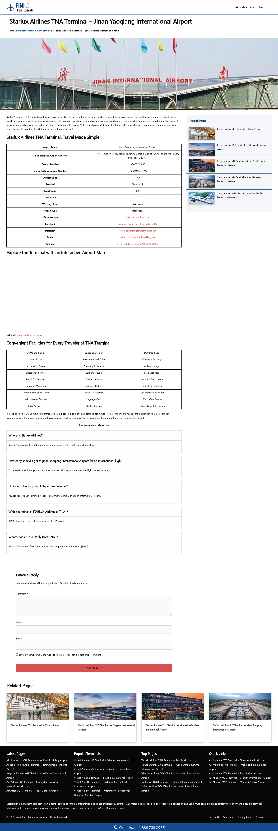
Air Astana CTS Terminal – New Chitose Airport (32, 790)
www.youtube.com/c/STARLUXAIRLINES (137, 244)
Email (20, 638)
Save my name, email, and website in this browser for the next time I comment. (60, 655)
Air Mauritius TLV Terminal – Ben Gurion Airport (235, 773)
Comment (22, 593)
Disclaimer (228, 817)
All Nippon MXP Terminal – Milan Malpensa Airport (237, 782)
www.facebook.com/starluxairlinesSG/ (137, 224)
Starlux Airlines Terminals (40, 30)
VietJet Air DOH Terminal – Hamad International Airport (171, 782)
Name (20, 622)
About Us (215, 817)
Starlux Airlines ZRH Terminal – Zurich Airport (239, 128)
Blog (261, 7)
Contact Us (262, 817)
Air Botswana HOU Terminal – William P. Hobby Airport (37, 760)
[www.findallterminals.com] (20, 7)
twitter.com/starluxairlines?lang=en (138, 237)
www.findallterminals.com (30, 817)
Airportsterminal (245, 7)
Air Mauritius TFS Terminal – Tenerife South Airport (236, 760)
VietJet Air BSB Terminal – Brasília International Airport (103, 778)
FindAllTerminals (18, 30)
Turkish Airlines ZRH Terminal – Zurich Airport (166, 760)
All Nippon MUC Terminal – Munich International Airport (240, 778)
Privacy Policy (245, 817)
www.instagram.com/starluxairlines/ (138, 230)
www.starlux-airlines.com (137, 217)
